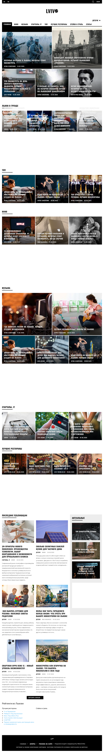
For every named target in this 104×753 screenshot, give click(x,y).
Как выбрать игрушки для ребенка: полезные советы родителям (15, 613)
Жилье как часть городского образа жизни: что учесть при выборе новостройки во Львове (51, 613)
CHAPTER (7, 720)
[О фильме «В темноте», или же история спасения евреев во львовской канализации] (51, 83)
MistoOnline (81, 744)
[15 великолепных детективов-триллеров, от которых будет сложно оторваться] (18, 231)
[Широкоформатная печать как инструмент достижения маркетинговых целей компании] (64, 121)
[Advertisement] (52, 149)
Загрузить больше (34, 697)
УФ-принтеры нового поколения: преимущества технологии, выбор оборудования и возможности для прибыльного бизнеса (17, 551)
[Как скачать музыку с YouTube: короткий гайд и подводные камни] (51, 426)
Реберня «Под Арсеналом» (13, 713)
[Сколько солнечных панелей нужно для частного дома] (52, 531)
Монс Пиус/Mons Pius (11, 716)
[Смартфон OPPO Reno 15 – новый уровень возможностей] (18, 651)
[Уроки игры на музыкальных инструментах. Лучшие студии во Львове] (18, 189)
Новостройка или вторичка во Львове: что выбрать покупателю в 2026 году (51, 668)
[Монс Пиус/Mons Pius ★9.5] (39, 464)
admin (13, 560)
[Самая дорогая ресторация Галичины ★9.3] (14, 464)
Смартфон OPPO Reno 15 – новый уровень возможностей (17, 667)
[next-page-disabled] (96, 526)
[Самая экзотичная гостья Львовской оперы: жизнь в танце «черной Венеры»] (85, 231)
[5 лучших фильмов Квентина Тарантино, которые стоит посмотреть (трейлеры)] (39, 121)
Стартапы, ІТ (6, 560)
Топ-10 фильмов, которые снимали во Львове (86, 550)
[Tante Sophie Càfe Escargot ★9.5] (64, 464)
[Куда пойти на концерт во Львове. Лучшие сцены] (51, 189)
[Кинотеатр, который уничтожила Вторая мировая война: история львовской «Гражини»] (77, 47)
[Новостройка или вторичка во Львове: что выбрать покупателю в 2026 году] (52, 651)
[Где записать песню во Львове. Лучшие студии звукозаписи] (27, 314)
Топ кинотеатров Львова (86, 531)
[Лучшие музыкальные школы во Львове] (77, 314)
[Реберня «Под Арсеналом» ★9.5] (89, 464)
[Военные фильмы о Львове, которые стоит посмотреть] (27, 47)
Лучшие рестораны (9, 708)
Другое (38, 552)
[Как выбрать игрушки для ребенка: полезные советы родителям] (18, 596)
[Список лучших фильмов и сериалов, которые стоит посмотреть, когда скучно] (51, 231)
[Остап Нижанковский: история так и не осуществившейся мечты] (85, 83)
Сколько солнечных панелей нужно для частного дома (50, 547)
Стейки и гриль (41, 708)
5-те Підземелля (9, 711)
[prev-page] (92, 526)
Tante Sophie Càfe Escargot (13, 718)
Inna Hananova (46, 619)
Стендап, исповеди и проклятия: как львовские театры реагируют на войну (86, 570)
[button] (93, 2)
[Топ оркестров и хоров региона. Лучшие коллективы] (85, 189)
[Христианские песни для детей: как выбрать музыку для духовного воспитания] (51, 350)
